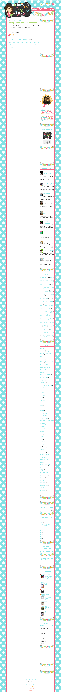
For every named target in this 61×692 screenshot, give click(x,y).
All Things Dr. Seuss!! (46, 202)
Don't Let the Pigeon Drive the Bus (46, 384)
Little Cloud (47, 317)
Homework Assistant (43, 412)
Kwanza (52, 311)
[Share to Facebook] (31, 39)
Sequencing (45, 326)
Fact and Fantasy (45, 298)
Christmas (52, 284)
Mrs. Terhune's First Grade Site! (46, 574)
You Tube (41, 338)
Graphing (47, 301)
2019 (41, 530)
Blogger (49, 668)
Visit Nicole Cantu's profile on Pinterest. (47, 551)
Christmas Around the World (45, 286)
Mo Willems (46, 318)
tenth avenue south (44, 601)
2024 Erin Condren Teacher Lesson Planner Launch (49, 586)
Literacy (41, 315)
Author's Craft (52, 277)
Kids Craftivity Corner (49, 309)
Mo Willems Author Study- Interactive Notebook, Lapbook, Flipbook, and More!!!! (48, 173)
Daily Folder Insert (45, 290)
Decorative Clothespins (44, 377)
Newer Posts (10, 44)
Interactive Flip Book (43, 415)
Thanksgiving (46, 329)
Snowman (49, 326)
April (42, 528)
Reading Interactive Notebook (45, 461)
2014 (41, 538)
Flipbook (50, 298)
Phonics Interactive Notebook (45, 454)
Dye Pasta (47, 295)
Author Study (43, 277)
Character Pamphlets (46, 284)
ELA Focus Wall (49, 297)
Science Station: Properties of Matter (48, 212)
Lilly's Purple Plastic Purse (47, 241)
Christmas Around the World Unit (48, 232)
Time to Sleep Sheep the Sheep (49, 333)
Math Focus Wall (43, 448)
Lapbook (49, 312)
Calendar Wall (42, 359)
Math (50, 317)
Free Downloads (43, 399)
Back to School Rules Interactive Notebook (46, 353)
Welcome (41, 336)
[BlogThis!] (29, 39)
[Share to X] (30, 39)
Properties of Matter (50, 321)
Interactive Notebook (49, 305)
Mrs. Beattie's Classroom (45, 583)
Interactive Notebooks (45, 307)
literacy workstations (43, 443)
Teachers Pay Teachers (44, 472)
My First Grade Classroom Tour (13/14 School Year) (48, 184)
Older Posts (36, 44)
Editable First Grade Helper (44, 389)
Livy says (46, 602)
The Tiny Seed (46, 331)
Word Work (51, 336)
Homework (47, 302)
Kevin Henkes (42, 423)
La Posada (41, 312)
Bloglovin (41, 281)
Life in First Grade (44, 606)
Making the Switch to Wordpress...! (23, 23)
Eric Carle (41, 394)
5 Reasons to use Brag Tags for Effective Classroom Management (49, 597)
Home (23, 44)
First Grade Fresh (44, 612)
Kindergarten (42, 311)
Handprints (51, 301)
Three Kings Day (43, 482)
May (42, 522)
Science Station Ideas (44, 466)
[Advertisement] (47, 38)
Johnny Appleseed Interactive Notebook (47, 420)
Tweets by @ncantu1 (44, 564)
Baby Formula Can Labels (45, 279)
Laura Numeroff (43, 436)
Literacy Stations (47, 315)
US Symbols (51, 335)
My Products (51, 318)
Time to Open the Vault (49, 590)
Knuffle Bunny (47, 311)
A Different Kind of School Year (48, 613)
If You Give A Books (47, 304)
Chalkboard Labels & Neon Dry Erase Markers (46, 361)
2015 (41, 536)
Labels (45, 312)
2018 (41, 532)
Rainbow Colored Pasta (43, 322)
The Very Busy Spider (44, 479)
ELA (45, 297)
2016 (41, 534)
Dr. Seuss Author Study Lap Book (46, 385)
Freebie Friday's (47, 300)
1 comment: (26, 39)
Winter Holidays (46, 336)
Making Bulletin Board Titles (48, 608)
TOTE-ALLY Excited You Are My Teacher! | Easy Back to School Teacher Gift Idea (49, 576)
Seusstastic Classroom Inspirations (45, 595)
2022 (41, 521)
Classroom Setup (43, 372)
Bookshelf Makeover (47, 281)
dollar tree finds (48, 293)
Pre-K (45, 321)
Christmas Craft (43, 369)
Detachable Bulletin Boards (49, 291)
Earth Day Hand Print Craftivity (48, 250)
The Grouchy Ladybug (44, 475)
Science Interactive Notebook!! (48, 258)
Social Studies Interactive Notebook (46, 471)
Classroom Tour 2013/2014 (48, 288)
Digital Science (42, 293)
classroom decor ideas (46, 287)
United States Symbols (44, 335)
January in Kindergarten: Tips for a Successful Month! (47, 581)
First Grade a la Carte (45, 589)
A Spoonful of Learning (45, 580)
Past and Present (43, 319)
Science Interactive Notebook (47, 324)
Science (47, 324)
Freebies (52, 300)
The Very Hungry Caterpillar (47, 332)
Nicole (15, 39)
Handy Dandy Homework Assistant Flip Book (47, 222)
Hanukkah (41, 302)
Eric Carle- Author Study (47, 193)
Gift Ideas (42, 301)
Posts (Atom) (14, 47)
